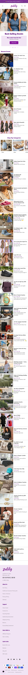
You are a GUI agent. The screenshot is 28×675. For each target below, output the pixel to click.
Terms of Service (6, 593)
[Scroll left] (1, 147)
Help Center (5, 607)
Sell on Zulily (6, 636)
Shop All (5, 650)
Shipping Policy (6, 619)
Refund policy (14, 670)
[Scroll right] (26, 147)
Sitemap (4, 599)
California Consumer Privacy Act (10, 590)
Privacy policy (21, 670)
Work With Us (6, 630)
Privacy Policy (6, 596)
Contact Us (5, 610)
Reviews (4, 648)
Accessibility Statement (8, 625)
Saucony (14, 27)
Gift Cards (5, 653)
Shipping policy (18, 672)
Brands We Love (6, 645)
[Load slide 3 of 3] (15, 47)
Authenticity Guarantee (8, 616)
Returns (4, 622)
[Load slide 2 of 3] (14, 47)
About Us (5, 584)
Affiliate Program (6, 633)
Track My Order (6, 613)
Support (5, 604)
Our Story (5, 587)
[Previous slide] (10, 47)
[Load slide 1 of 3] (12, 47)
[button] (2, 6)
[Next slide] (17, 47)
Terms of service (11, 672)
